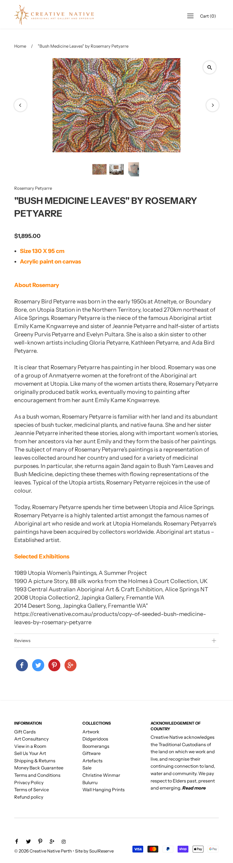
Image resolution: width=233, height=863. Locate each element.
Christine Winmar (101, 775)
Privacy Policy (28, 782)
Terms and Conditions (37, 775)
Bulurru (89, 782)
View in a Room (30, 746)
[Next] (212, 105)
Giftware (91, 753)
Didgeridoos (95, 739)
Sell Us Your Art (30, 753)
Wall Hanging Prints (103, 789)
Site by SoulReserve (94, 851)
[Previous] (20, 105)
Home (20, 46)
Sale (86, 768)
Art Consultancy (31, 739)
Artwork (90, 732)
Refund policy (28, 797)
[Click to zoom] (209, 67)
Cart (208, 16)
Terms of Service (31, 789)
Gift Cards (25, 732)
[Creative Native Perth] (22, 665)
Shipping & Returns (34, 760)
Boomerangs (95, 746)
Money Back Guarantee (38, 768)
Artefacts (92, 760)
